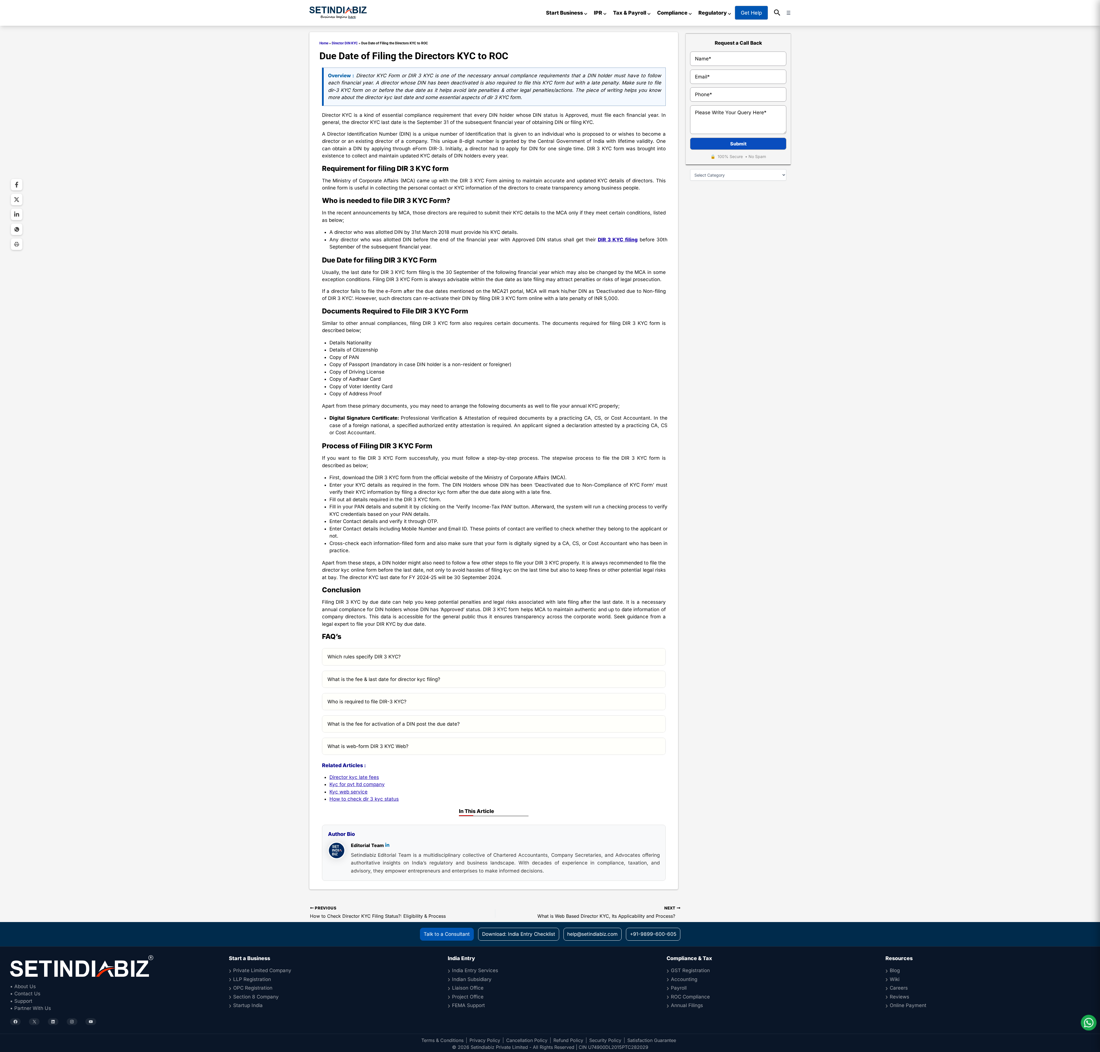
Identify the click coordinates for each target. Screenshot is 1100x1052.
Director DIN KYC (345, 43)
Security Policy (605, 1040)
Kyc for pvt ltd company (357, 784)
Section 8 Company (256, 997)
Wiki (894, 979)
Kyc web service (348, 792)
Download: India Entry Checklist (518, 934)
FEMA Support (468, 1005)
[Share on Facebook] (16, 184)
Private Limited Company (262, 970)
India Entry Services (475, 970)
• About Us (23, 986)
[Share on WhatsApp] (16, 229)
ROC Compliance (690, 997)
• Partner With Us (30, 1008)
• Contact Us (25, 993)
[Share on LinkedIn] (16, 214)
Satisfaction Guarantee (651, 1040)
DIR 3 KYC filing (618, 239)
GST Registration (690, 970)
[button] (777, 13)
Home (323, 43)
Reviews (899, 997)
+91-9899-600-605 (653, 934)
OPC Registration (252, 988)
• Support (21, 1001)
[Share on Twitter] (16, 199)
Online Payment (908, 1005)
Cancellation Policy (526, 1040)
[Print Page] (16, 244)
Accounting (684, 979)
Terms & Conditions (442, 1040)
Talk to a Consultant (447, 934)
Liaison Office (468, 988)
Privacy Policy (485, 1040)
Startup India (248, 1005)
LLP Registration (252, 979)
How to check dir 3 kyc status (364, 799)
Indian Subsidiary (472, 979)
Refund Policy (568, 1040)
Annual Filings (687, 1005)
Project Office (468, 997)
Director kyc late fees (354, 777)
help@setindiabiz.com (592, 934)
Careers (899, 988)
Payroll (679, 988)
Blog (895, 970)
